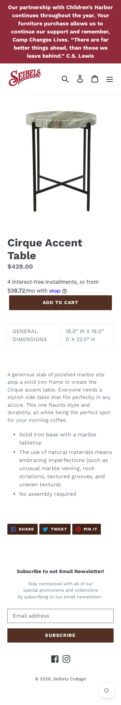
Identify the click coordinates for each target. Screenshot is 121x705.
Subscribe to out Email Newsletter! (60, 571)
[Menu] (109, 78)
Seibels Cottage (69, 678)
